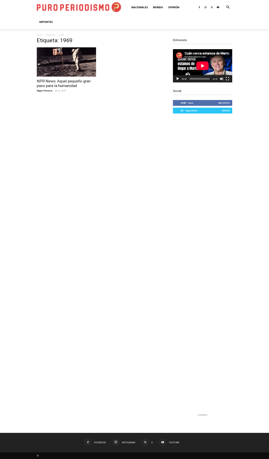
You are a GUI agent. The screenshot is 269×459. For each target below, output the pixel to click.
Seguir (226, 110)
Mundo (158, 7)
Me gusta (224, 102)
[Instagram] (205, 7)
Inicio (39, 34)
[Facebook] (199, 7)
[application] (202, 65)
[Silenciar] (221, 79)
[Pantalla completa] (227, 79)
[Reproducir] (178, 79)
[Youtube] (218, 7)
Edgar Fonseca (44, 90)
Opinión (173, 7)
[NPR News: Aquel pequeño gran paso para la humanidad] (66, 62)
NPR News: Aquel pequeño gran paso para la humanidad (64, 83)
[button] (227, 7)
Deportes (46, 22)
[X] (211, 7)
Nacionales (139, 7)
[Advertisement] (202, 264)
